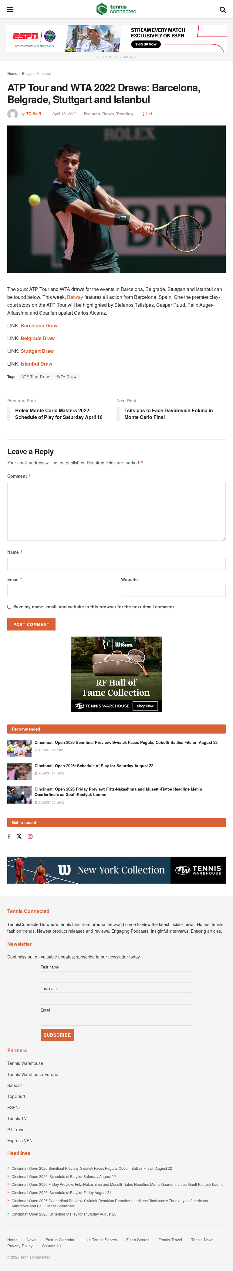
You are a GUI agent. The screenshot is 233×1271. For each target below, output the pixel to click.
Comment (19, 476)
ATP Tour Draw (36, 376)
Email (15, 579)
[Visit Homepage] (116, 9)
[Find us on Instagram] (30, 836)
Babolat (14, 1085)
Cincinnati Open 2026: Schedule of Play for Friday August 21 (61, 1192)
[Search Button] (223, 9)
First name (50, 967)
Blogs (27, 73)
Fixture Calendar (60, 1240)
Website (129, 579)
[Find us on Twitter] (19, 836)
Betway (75, 296)
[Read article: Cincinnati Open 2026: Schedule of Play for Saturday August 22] (19, 771)
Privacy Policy (20, 1246)
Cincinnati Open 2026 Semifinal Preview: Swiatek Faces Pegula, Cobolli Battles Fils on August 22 (126, 742)
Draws (108, 113)
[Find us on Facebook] (8, 836)
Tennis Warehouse (25, 1063)
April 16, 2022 (64, 113)
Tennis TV (17, 1118)
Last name (50, 988)
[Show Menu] (10, 9)
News (31, 1240)
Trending (124, 113)
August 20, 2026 (51, 802)
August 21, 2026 (51, 750)
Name (15, 552)
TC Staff (33, 113)
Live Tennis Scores (100, 1240)
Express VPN (19, 1140)
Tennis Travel (170, 1240)
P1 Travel (16, 1129)
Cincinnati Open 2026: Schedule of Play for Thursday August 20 (64, 1213)
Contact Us (52, 1246)
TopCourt (16, 1096)
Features (43, 73)
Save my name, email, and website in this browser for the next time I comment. (94, 607)
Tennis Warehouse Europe (32, 1074)
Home (12, 73)
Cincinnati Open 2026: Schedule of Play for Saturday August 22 (94, 765)
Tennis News (202, 1240)
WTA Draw (67, 376)
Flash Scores (138, 1240)
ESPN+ (14, 1107)
